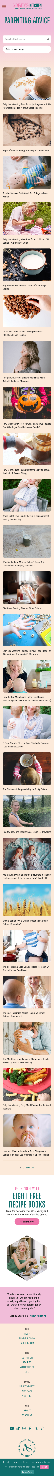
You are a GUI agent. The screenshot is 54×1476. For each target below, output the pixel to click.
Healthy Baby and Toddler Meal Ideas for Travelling (27, 831)
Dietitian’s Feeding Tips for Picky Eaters (22, 608)
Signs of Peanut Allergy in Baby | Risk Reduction (26, 150)
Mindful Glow (27, 1338)
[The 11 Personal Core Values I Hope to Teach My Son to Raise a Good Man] (27, 946)
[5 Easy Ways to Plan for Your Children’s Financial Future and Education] (27, 722)
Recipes (27, 1362)
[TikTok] (18, 1428)
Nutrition (27, 1357)
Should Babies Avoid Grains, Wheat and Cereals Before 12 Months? (25, 922)
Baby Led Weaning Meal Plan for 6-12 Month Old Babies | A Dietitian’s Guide (26, 241)
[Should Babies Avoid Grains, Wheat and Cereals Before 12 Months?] (27, 900)
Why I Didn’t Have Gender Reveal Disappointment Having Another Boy (26, 518)
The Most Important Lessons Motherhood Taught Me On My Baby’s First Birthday (26, 1061)
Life (27, 1371)
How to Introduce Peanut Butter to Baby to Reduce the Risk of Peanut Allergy (27, 471)
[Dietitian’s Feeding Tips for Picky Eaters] (27, 587)
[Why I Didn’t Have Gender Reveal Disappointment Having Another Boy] (27, 495)
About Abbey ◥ (38, 1315)
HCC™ (27, 1333)
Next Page (30, 1167)
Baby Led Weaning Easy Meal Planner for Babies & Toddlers (27, 1107)
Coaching (27, 1415)
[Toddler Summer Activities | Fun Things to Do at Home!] (27, 172)
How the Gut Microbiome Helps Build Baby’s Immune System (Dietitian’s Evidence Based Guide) (27, 699)
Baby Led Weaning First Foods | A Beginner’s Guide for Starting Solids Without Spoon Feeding (27, 106)
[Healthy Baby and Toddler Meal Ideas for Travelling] (27, 811)
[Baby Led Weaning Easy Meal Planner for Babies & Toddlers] (27, 1084)
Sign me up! (27, 1221)
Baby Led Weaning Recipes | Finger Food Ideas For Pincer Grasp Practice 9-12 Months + (27, 652)
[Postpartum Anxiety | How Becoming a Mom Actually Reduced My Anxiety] (27, 357)
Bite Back (27, 1391)
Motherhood (27, 1367)
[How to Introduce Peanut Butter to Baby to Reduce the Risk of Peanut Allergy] (27, 449)
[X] (36, 1428)
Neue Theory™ (27, 1386)
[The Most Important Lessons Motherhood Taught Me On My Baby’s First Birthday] (27, 1038)
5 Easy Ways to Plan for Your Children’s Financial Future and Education (26, 745)
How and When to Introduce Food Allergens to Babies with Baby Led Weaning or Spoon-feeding (26, 1153)
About (27, 1410)
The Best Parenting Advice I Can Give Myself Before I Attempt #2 (24, 1014)
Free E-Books (27, 1343)
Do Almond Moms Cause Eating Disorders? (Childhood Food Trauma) (23, 333)
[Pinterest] (42, 1428)
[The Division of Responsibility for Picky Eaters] (27, 768)
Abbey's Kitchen (27, 6)
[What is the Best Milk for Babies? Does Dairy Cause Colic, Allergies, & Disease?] (27, 541)
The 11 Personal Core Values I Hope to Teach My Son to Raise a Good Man (26, 968)
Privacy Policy (27, 1472)
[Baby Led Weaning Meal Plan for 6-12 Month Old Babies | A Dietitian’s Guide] (27, 218)
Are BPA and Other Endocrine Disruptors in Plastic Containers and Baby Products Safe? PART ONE (27, 876)
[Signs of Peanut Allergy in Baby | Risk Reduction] (27, 130)
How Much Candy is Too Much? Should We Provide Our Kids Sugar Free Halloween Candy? (27, 425)
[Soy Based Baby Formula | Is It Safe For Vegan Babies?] (27, 264)
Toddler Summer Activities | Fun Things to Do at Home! (25, 195)
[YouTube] (12, 1428)
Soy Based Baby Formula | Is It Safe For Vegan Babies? (25, 287)
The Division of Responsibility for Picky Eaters (25, 789)
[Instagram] (24, 1428)
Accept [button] (44, 1467)
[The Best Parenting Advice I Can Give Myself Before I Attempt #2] (27, 992)
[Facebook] (30, 1428)
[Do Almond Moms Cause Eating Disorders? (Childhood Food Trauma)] (27, 311)
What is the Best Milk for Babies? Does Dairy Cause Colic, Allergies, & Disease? (24, 564)
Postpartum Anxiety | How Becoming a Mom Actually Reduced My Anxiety (24, 379)
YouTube (27, 1395)
